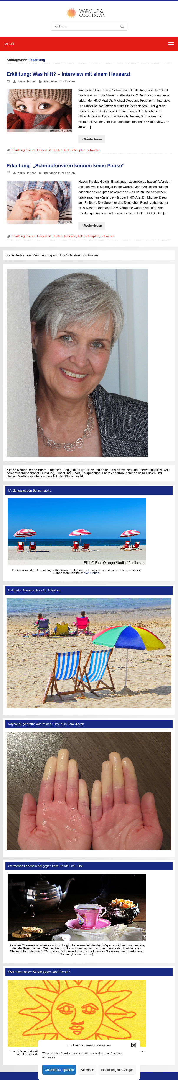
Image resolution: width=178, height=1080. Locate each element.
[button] (134, 1045)
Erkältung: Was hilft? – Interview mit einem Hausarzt (68, 74)
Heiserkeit (44, 150)
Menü (9, 44)
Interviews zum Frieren (59, 81)
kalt (66, 150)
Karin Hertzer (27, 81)
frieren (30, 150)
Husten (57, 150)
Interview (70, 236)
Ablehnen (87, 1070)
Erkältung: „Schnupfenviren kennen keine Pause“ (66, 165)
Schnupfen (78, 150)
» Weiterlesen (92, 139)
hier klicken (91, 573)
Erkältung (18, 150)
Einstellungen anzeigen (117, 1070)
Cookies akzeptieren (59, 1070)
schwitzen (94, 150)
